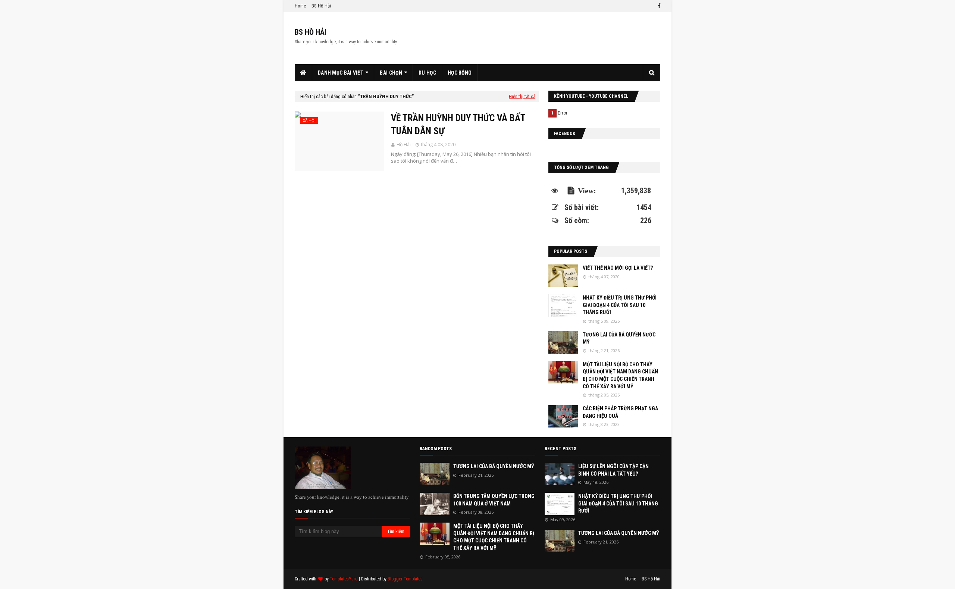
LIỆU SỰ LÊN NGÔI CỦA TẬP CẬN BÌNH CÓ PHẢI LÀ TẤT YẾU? (613, 470)
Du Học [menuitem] (427, 73)
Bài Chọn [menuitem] (391, 73)
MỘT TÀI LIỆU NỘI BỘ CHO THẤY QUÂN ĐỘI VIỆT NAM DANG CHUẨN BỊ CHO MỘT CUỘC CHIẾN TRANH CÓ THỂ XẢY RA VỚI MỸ (620, 375)
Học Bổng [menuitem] (460, 73)
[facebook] (658, 6)
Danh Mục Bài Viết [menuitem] (340, 73)
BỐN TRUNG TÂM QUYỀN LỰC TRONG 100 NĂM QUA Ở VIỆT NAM (494, 500)
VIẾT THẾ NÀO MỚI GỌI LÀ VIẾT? (618, 268)
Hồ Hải (404, 144)
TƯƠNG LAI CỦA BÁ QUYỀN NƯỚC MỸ (619, 338)
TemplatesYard (344, 579)
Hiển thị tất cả (522, 96)
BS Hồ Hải (321, 6)
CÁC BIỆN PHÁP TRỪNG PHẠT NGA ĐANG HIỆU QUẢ (620, 412)
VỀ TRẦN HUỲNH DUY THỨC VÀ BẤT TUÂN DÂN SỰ (458, 125)
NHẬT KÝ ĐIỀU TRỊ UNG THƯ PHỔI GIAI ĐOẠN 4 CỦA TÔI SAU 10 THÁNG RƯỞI (620, 305)
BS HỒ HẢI (310, 32)
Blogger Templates (405, 579)
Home (300, 6)
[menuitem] (303, 72)
